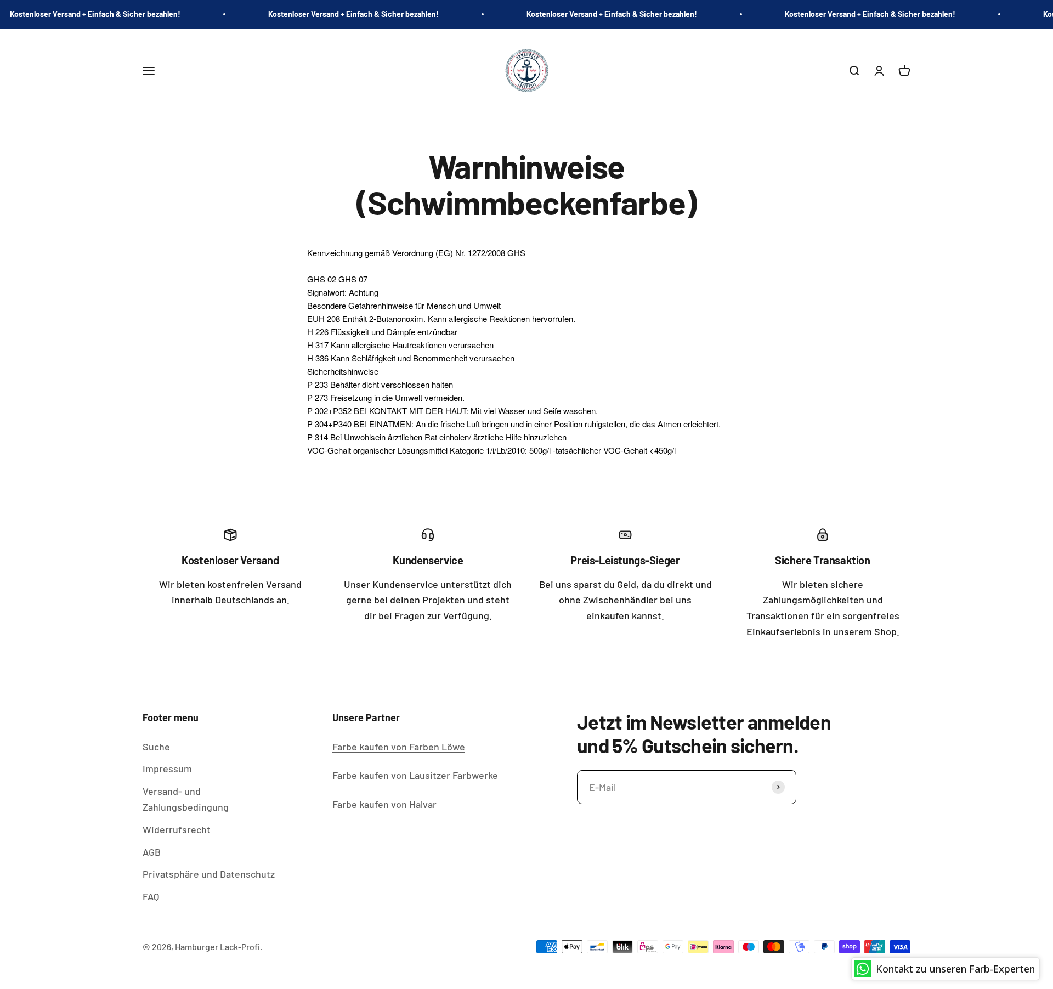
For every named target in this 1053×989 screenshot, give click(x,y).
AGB (152, 852)
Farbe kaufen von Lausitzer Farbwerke (415, 775)
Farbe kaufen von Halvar (384, 804)
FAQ (151, 896)
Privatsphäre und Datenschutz (209, 874)
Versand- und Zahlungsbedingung (186, 799)
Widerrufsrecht (177, 829)
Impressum (167, 768)
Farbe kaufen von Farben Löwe (398, 747)
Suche (156, 747)
